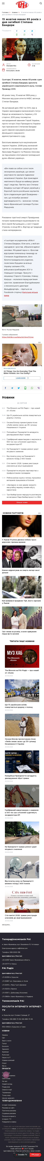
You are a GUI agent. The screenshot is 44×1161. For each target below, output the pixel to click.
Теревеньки (6, 1092)
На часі (4, 1081)
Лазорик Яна (11, 65)
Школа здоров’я (8, 1098)
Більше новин (22, 502)
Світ (3, 1038)
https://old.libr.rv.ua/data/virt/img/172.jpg (17, 337)
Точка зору (6, 1095)
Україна (5, 1035)
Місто (4, 1066)
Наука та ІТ (6, 1057)
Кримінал (5, 1052)
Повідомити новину (9, 1122)
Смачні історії (7, 1089)
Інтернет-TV (6, 1119)
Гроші (4, 1043)
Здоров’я (5, 1049)
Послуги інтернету (9, 1116)
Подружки (6, 1087)
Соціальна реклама (9, 1113)
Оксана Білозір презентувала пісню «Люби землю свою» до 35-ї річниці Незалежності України (20, 741)
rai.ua (14, 1128)
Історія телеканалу (9, 1105)
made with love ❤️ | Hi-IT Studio (22, 1148)
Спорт (4, 1063)
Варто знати (6, 1040)
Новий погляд (7, 1084)
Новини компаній (8, 1060)
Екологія (5, 1046)
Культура (5, 1055)
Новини (8, 56)
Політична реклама (9, 1110)
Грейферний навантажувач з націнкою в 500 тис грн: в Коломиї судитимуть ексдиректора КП (22, 812)
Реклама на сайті (8, 1108)
